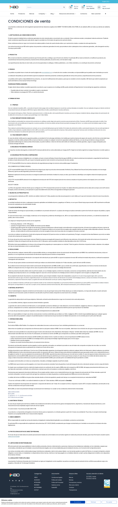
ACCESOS (37, 480)
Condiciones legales (57, 477)
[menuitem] (12, 13)
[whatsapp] (22, 480)
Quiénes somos (56, 485)
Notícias (71, 480)
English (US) (105, 1)
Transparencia (73, 490)
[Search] (64, 7)
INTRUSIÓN (37, 482)
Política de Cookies (57, 480)
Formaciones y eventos (75, 482)
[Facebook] (9, 480)
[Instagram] (16, 480)
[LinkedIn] (13, 480)
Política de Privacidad (57, 482)
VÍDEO (36, 477)
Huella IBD (54, 487)
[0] (71, 7)
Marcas (71, 477)
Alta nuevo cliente (74, 485)
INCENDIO (36, 485)
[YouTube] (19, 480)
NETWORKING (38, 487)
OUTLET (36, 490)
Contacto (71, 487)
